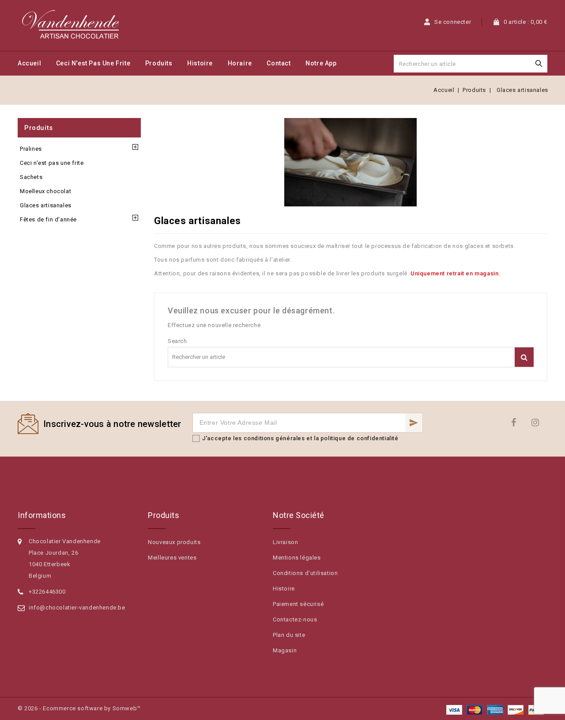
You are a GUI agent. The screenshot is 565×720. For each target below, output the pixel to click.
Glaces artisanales (46, 205)
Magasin (285, 650)
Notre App (320, 63)
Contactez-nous (295, 619)
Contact (278, 63)
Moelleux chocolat (45, 191)
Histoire (200, 63)
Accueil (29, 63)
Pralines (31, 148)
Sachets (31, 177)
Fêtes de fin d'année (48, 219)
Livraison (285, 542)
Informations (42, 515)
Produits (159, 63)
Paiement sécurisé (298, 604)
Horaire (240, 63)
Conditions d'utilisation (305, 573)
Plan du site (289, 635)
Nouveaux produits (174, 542)
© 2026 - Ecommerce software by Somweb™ (79, 708)
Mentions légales (297, 557)
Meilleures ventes (172, 557)
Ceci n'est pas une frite (93, 63)
